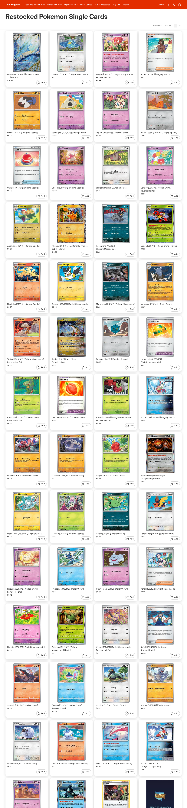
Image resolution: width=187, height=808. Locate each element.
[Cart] (180, 5)
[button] (168, 26)
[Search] (168, 5)
